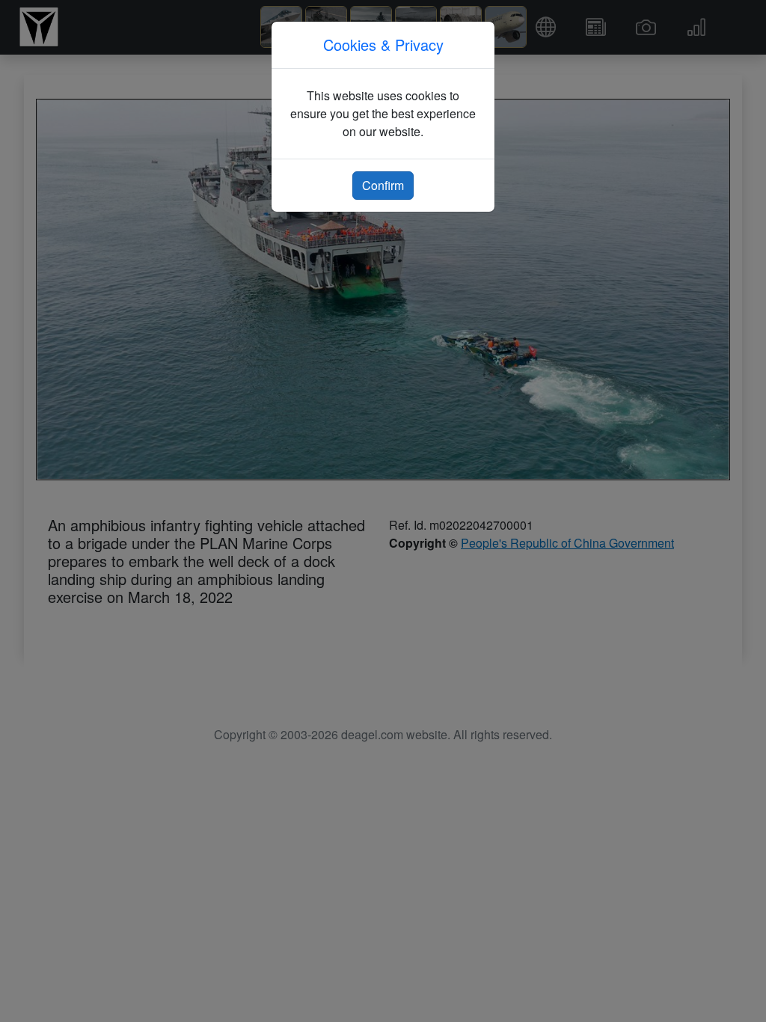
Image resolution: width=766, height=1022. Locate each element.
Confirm (383, 185)
